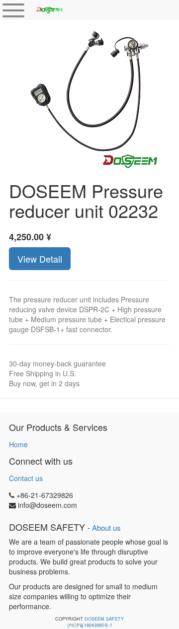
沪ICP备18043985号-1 (89, 625)
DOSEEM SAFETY (104, 619)
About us (106, 527)
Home (18, 444)
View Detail (39, 258)
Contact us (26, 478)
